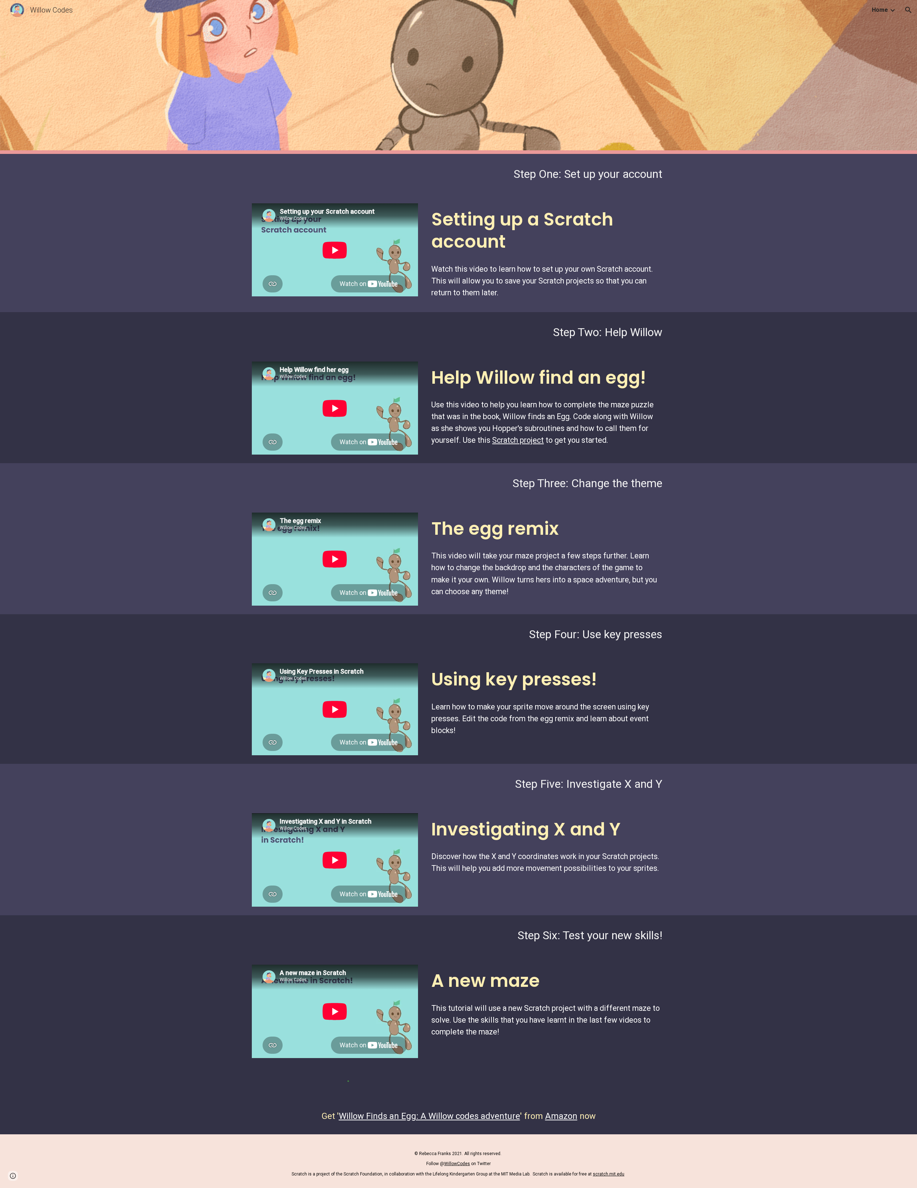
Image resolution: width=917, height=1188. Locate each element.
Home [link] (880, 9)
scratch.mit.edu (608, 1174)
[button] (908, 10)
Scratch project (518, 440)
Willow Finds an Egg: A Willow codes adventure (429, 1116)
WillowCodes (457, 1163)
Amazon (561, 1116)
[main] (458, 174)
